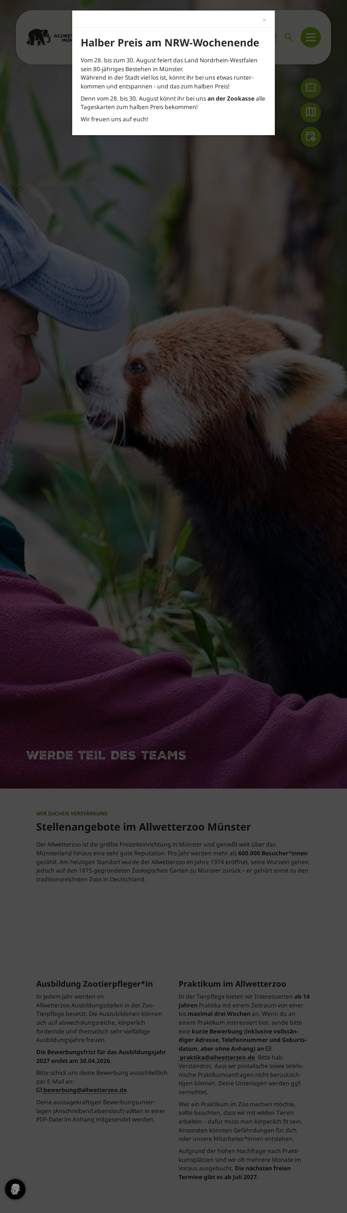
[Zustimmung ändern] (15, 1189)
